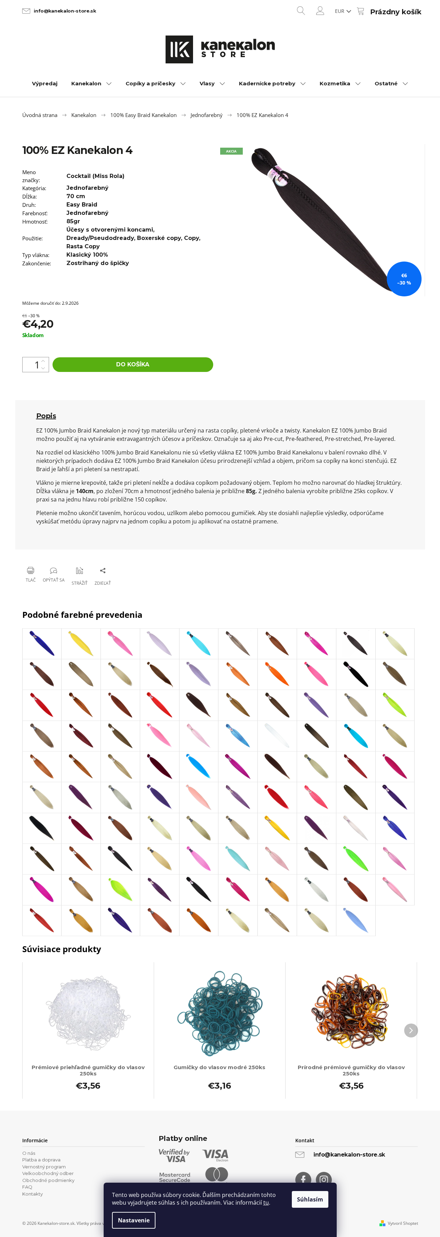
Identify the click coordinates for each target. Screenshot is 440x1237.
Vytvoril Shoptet (403, 1223)
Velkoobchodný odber (48, 1173)
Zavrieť (67, 552)
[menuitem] (44, 83)
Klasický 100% (87, 254)
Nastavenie (134, 1220)
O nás (28, 1153)
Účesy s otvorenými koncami (109, 229)
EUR (340, 11)
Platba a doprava (41, 1159)
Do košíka (132, 364)
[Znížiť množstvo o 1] (43, 368)
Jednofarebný (87, 188)
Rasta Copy (83, 246)
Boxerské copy (159, 238)
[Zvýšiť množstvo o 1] (43, 361)
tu (266, 1202)
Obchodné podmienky (48, 1180)
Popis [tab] (46, 416)
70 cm (75, 196)
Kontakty (32, 1194)
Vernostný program (44, 1166)
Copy (191, 238)
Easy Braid (81, 204)
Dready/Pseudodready (100, 238)
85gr (73, 221)
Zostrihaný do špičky (97, 263)
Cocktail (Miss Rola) (95, 176)
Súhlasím (310, 1199)
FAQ (27, 1187)
